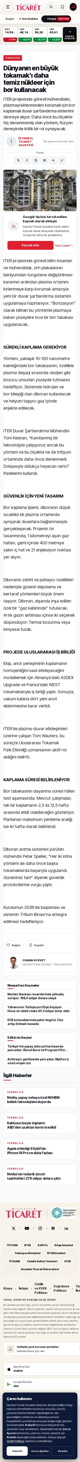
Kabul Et (17, 1451)
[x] (13, 1228)
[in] (66, 1228)
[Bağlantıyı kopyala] (62, 160)
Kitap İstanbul (63, 1245)
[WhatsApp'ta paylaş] (35, 160)
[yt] (26, 1228)
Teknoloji (12, 57)
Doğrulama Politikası (61, 1288)
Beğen (16, 945)
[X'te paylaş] (18, 160)
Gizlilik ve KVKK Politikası (41, 1288)
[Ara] (51, 7)
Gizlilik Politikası (15, 1441)
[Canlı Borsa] (73, 7)
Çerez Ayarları (40, 1451)
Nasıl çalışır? (64, 245)
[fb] (53, 1228)
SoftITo (43, 1245)
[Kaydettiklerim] (62, 7)
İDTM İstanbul (56, 1253)
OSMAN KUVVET (33, 960)
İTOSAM (14, 1261)
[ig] (40, 1228)
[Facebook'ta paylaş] (27, 160)
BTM (27, 1245)
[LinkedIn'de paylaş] (44, 160)
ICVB (67, 1261)
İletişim (23, 1288)
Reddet (62, 1451)
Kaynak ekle (30, 245)
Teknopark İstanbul (27, 1253)
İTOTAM (12, 1245)
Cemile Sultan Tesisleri (42, 1261)
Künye (7, 1288)
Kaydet (39, 945)
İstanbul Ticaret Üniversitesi (40, 1269)
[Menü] (8, 7)
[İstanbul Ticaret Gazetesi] (29, 7)
